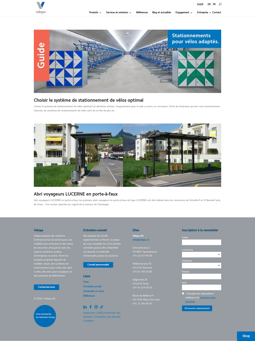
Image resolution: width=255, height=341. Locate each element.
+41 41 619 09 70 (142, 288)
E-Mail (185, 237)
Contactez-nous (46, 287)
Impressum (89, 313)
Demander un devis (93, 291)
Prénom (186, 271)
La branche (187, 250)
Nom (184, 282)
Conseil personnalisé (98, 265)
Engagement (182, 12)
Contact (216, 12)
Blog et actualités (161, 12)
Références (142, 12)
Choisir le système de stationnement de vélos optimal (88, 100)
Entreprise (202, 12)
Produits (93, 12)
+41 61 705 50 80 (142, 272)
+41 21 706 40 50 (142, 304)
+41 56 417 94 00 (142, 256)
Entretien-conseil (92, 286)
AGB (100, 313)
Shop (86, 282)
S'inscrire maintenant (197, 308)
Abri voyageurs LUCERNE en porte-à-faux (76, 194)
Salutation (187, 260)
